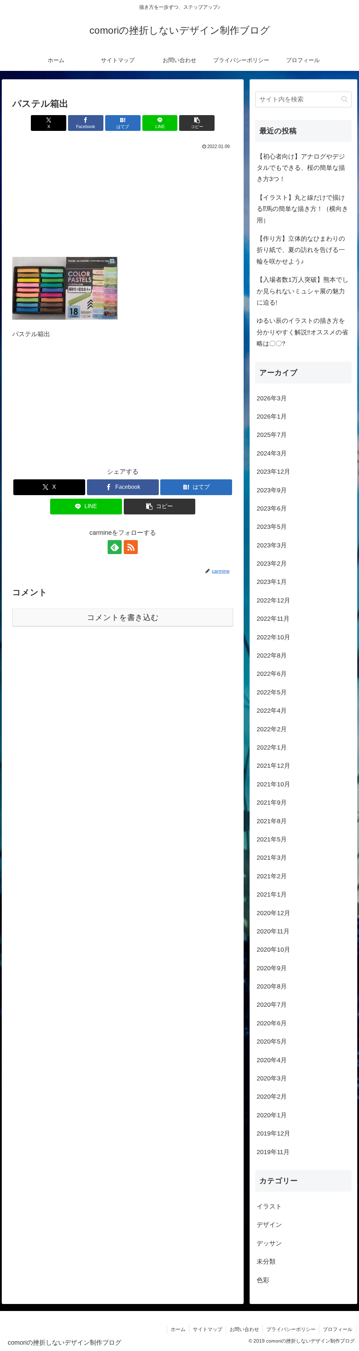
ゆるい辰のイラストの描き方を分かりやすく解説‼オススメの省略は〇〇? (302, 332)
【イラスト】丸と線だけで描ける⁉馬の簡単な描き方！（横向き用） (302, 209)
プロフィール (337, 1329)
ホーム (178, 1329)
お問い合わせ (244, 1329)
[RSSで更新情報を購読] (131, 547)
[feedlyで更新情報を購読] (115, 547)
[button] (197, 123)
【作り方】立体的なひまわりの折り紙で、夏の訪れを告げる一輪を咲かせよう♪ (301, 250)
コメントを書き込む (123, 617)
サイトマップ (207, 1329)
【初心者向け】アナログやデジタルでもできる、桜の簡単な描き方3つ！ (301, 168)
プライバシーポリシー (291, 1329)
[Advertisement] (122, 204)
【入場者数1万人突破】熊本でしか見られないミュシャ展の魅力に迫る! (302, 291)
